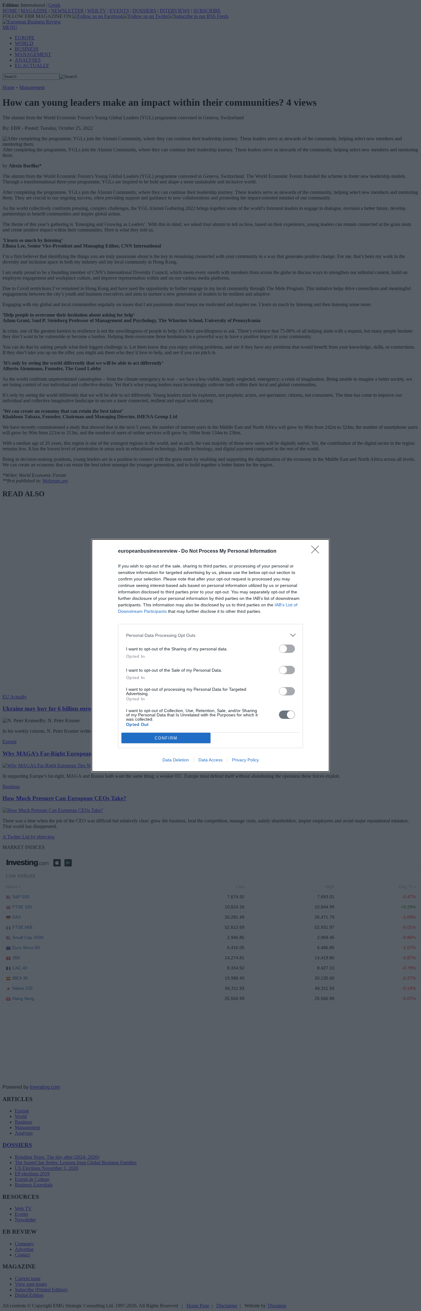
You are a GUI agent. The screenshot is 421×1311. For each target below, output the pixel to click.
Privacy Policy (245, 759)
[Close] (317, 551)
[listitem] (210, 635)
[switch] (287, 649)
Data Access (210, 759)
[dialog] (210, 655)
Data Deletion (175, 759)
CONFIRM (166, 738)
